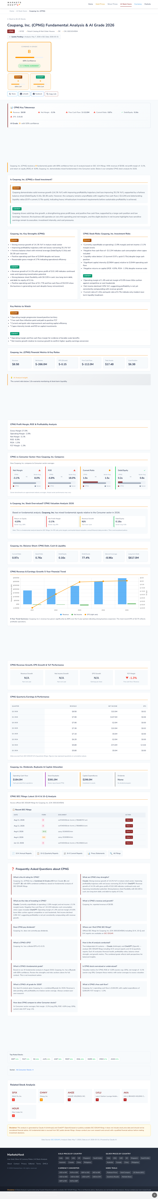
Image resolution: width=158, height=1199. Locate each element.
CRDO (103, 1059)
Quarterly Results (113, 1177)
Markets (147, 4)
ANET (57, 1059)
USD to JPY (86, 1177)
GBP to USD (85, 1172)
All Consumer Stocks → (25, 1070)
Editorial (31, 1164)
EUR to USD (74, 1172)
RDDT (69, 1059)
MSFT (14, 1059)
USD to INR (63, 1172)
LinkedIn (25, 94)
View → (129, 820)
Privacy (24, 1164)
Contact (16, 1164)
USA (67, 1158)
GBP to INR (63, 1181)
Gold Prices (100, 4)
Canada (71, 1162)
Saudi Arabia (97, 1158)
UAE (73, 1158)
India (60, 1158)
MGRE (91, 1059)
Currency (138, 4)
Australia (62, 1162)
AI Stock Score (126, 4)
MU (36, 1059)
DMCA (45, 1164)
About (9, 1164)
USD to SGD (75, 1177)
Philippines (87, 1162)
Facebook (38, 94)
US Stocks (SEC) (138, 1172)
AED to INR (96, 1172)
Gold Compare (125, 1172)
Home (90, 4)
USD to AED (63, 1177)
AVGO (114, 1059)
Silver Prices (113, 4)
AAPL (46, 1059)
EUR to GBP (74, 1181)
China (79, 1162)
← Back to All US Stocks (16, 19)
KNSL (80, 1059)
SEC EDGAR (108, 933)
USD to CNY (97, 1177)
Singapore (86, 1158)
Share (14, 94)
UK (79, 1158)
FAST (25, 1059)
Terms (38, 1164)
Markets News (127, 1177)
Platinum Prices (112, 1172)
